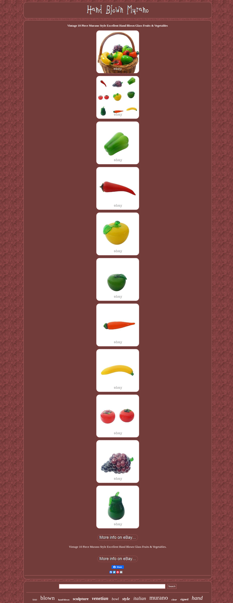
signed (184, 599)
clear (174, 599)
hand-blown (63, 599)
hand (197, 598)
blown (47, 598)
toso (35, 599)
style (126, 599)
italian (139, 598)
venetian (100, 598)
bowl (115, 599)
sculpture (81, 599)
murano (158, 597)
